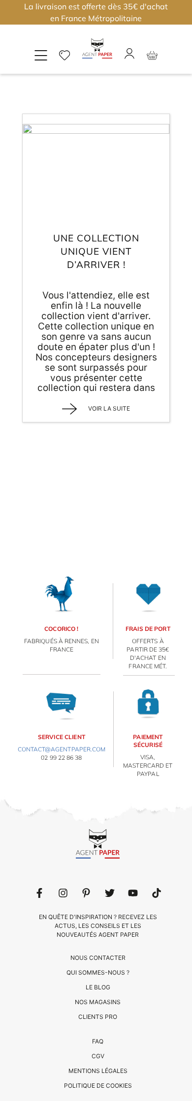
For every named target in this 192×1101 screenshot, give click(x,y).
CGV (98, 1056)
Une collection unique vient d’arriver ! (96, 251)
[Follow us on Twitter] (110, 893)
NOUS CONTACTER (98, 957)
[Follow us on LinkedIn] (63, 893)
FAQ (97, 1041)
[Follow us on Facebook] (39, 893)
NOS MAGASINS (98, 1002)
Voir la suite (108, 408)
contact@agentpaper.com (62, 749)
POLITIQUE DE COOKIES (98, 1085)
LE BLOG (98, 987)
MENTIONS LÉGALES (98, 1070)
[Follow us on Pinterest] (86, 893)
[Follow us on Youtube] (133, 893)
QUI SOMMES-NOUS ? (97, 972)
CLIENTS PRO (97, 1016)
